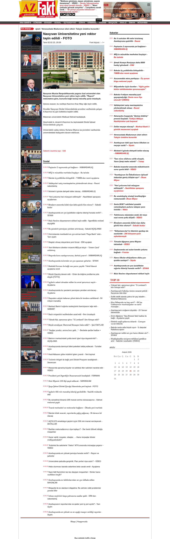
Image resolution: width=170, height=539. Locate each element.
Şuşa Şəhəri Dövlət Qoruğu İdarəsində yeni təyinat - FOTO (72, 386)
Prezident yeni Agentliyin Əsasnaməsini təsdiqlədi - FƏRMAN (73, 376)
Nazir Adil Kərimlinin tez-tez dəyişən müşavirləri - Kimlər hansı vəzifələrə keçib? (73, 473)
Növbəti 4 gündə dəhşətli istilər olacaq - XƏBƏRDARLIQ (71, 191)
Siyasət (48, 23)
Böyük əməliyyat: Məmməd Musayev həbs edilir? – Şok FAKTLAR (75, 325)
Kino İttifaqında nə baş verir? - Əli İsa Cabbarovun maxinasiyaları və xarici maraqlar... (126, 304)
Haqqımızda (82, 522)
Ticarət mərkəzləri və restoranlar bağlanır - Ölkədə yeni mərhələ (74, 408)
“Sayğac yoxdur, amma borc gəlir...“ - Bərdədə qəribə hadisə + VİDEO (74, 331)
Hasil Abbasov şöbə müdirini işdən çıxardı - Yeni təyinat (71, 354)
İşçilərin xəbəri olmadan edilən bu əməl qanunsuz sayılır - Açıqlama (72, 283)
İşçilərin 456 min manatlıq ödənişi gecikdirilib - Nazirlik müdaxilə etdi (74, 393)
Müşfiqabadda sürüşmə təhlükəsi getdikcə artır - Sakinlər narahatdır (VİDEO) (128, 340)
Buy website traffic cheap (85, 538)
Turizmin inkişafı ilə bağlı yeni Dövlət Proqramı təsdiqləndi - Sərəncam (72, 361)
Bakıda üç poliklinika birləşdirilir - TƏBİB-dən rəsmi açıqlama (73, 178)
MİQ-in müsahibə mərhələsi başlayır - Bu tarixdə (68, 173)
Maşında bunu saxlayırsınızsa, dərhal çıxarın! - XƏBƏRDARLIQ (74, 255)
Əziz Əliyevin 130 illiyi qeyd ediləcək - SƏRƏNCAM (69, 381)
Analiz (123, 23)
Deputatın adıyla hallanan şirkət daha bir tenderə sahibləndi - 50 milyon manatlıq (74, 299)
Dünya (82, 23)
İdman (132, 23)
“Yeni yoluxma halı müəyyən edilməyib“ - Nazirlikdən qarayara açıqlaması (73, 198)
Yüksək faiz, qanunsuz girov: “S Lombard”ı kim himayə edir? (73, 320)
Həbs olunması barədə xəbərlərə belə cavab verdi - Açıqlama (73, 466)
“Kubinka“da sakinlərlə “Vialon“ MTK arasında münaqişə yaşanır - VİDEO (75, 446)
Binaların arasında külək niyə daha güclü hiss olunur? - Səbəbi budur (74, 206)
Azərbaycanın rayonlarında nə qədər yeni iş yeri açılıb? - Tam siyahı (73, 505)
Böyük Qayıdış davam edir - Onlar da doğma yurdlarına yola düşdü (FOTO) (73, 275)
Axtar (98, 20)
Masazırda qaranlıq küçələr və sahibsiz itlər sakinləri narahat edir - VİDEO (75, 369)
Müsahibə (142, 23)
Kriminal (92, 23)
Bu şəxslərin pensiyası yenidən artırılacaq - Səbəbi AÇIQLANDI (74, 229)
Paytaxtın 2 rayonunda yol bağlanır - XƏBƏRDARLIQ (70, 167)
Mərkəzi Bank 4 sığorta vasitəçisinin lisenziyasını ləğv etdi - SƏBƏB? (72, 307)
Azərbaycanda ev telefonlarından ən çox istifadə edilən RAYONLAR (70, 481)
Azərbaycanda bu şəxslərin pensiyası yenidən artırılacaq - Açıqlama (72, 291)
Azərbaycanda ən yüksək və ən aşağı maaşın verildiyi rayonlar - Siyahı (74, 513)
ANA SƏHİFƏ (25, 23)
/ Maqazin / (109, 5)
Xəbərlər (114, 33)
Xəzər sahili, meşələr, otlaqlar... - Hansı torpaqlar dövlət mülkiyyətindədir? (71, 438)
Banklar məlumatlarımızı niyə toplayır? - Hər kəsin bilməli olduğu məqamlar (75, 430)
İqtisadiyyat (70, 23)
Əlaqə (73, 522)
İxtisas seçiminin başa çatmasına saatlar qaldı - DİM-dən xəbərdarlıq (71, 497)
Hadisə (102, 23)
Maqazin (113, 23)
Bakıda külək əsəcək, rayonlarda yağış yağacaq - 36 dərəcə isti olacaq (74, 414)
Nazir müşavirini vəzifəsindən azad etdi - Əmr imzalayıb (71, 314)
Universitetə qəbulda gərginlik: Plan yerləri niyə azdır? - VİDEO (74, 461)
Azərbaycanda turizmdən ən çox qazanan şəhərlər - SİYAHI (72, 261)
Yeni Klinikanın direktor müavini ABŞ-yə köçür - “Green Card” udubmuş (73, 248)
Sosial (57, 23)
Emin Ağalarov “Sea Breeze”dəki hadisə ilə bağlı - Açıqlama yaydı (129, 317)
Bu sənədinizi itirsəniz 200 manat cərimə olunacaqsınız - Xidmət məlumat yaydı (74, 401)
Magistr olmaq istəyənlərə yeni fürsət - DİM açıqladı (69, 242)
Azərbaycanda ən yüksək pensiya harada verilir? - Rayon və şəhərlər (73, 454)
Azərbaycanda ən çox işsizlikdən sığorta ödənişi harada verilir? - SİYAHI (74, 214)
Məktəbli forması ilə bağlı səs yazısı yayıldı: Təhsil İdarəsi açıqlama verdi (72, 267)
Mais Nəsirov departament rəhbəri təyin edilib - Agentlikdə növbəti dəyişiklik (75, 222)
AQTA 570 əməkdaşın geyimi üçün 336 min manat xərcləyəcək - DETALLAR (74, 422)
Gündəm (37, 23)
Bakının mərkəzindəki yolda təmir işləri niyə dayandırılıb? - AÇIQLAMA (72, 339)
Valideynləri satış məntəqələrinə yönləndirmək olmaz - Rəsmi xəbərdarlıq (73, 184)
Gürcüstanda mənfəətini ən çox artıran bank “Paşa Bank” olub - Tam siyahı (74, 235)
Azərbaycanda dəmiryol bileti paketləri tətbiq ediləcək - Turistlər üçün (74, 347)
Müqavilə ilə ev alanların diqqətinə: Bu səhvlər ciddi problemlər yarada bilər (74, 489)
